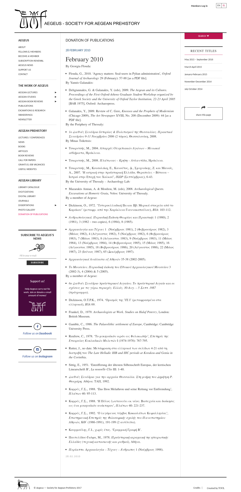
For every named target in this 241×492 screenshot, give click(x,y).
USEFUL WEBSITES (27, 169)
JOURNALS (23, 201)
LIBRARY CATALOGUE (29, 187)
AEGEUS (23, 40)
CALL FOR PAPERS (27, 160)
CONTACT (23, 74)
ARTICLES (23, 151)
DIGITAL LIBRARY (27, 196)
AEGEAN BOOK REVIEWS (30, 101)
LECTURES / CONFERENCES (31, 138)
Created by (216, 488)
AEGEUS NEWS (25, 65)
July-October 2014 (193, 89)
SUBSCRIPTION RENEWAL (31, 61)
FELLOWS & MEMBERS (29, 52)
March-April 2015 (193, 67)
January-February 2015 (196, 74)
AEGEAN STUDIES (27, 97)
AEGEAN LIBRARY (29, 180)
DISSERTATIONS (26, 205)
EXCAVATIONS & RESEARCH (31, 110)
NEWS (21, 142)
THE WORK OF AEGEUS (33, 86)
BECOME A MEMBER (28, 56)
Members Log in (199, 6)
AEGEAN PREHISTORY (32, 131)
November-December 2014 (198, 82)
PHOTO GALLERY (26, 210)
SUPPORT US (24, 70)
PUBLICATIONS (25, 106)
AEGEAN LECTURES (27, 92)
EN (218, 5)
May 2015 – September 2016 (199, 60)
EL (224, 5)
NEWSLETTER (25, 119)
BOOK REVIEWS (26, 156)
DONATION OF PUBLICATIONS (33, 214)
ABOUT (22, 47)
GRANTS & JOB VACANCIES (31, 165)
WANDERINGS (25, 115)
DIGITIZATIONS (26, 192)
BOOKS (21, 147)
